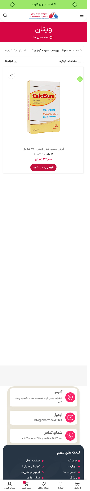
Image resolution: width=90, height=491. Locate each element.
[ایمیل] (70, 418)
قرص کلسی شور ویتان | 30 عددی (43, 149)
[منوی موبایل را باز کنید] (81, 15)
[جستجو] (5, 15)
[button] (43, 167)
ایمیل (58, 415)
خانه (79, 50)
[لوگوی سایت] (43, 15)
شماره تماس (53, 433)
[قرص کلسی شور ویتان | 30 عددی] (43, 107)
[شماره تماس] (70, 436)
